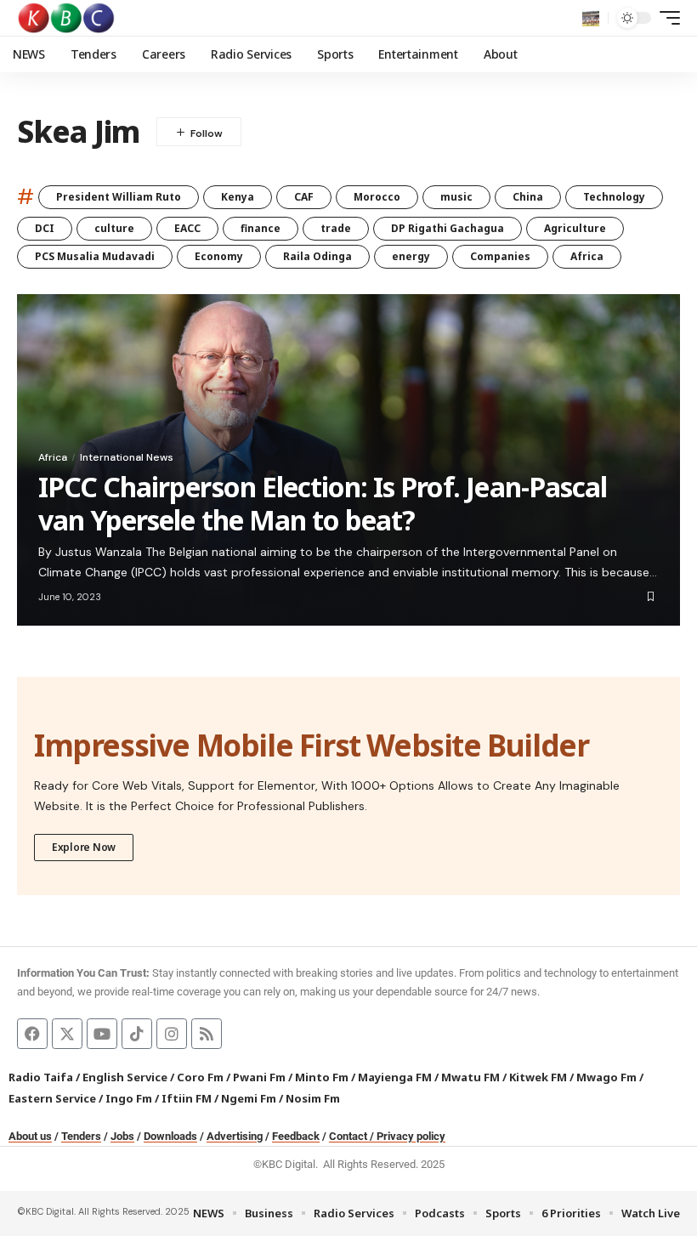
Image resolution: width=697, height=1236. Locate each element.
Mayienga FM (395, 1077)
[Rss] (206, 1033)
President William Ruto (118, 197)
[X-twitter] (67, 1033)
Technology (614, 197)
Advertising (235, 1136)
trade (335, 228)
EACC (187, 228)
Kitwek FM (538, 1077)
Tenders (81, 1136)
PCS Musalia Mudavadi (95, 256)
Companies (500, 256)
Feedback (296, 1136)
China (528, 197)
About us (30, 1136)
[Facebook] (32, 1033)
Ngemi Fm (248, 1098)
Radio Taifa (40, 1077)
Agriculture (575, 228)
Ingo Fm (128, 1098)
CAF (304, 197)
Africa (587, 256)
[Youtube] (102, 1033)
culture (114, 228)
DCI (44, 228)
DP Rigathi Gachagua (447, 228)
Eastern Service (52, 1098)
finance (260, 228)
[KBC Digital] (66, 18)
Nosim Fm (311, 1098)
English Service (124, 1077)
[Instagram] (171, 1033)
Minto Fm (321, 1077)
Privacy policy (411, 1136)
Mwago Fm (606, 1077)
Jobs (122, 1136)
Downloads (170, 1136)
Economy (219, 256)
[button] (591, 17)
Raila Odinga (317, 256)
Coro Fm (200, 1077)
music (456, 197)
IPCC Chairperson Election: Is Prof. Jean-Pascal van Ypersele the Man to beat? (322, 502)
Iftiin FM (187, 1098)
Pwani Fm (259, 1077)
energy (411, 256)
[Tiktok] (137, 1033)
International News (126, 457)
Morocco (377, 197)
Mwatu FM (470, 1077)
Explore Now (84, 847)
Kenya (237, 197)
